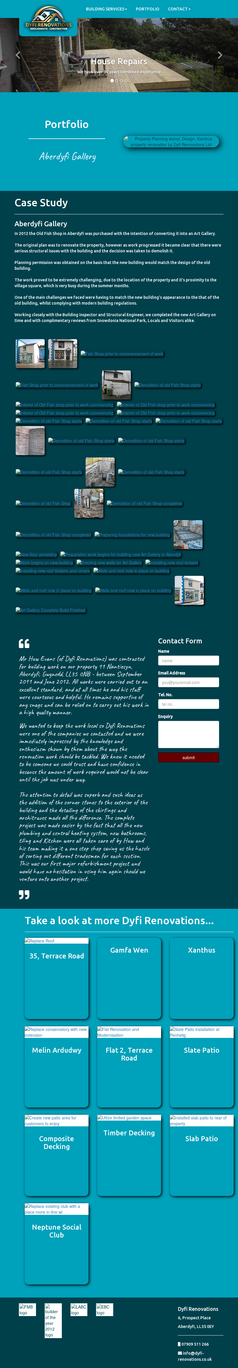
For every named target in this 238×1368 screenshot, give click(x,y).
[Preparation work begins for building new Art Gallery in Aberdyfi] (120, 554)
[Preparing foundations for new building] (132, 534)
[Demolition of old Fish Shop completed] (144, 503)
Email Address (171, 673)
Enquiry (165, 716)
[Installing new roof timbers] (171, 562)
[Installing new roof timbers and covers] (53, 570)
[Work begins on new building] (44, 562)
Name (163, 651)
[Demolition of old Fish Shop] (43, 503)
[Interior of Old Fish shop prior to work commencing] (65, 404)
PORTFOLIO (147, 9)
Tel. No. (165, 694)
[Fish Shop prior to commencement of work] (62, 353)
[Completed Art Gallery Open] (30, 353)
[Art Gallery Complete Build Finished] (189, 590)
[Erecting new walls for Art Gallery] (109, 562)
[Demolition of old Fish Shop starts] (116, 384)
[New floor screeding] (36, 554)
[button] (18, 55)
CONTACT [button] (178, 9)
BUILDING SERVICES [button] (105, 9)
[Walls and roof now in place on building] (131, 570)
